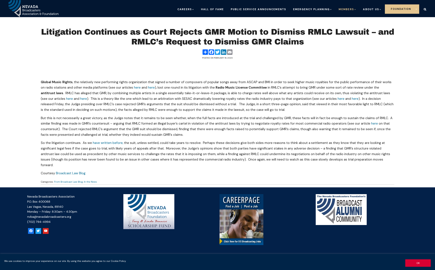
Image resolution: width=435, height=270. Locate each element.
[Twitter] (38, 231)
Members (346, 9)
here (137, 87)
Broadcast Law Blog (70, 173)
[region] (217, 262)
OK (418, 263)
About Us (371, 9)
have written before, (108, 143)
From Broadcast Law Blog (68, 181)
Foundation (401, 9)
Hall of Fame (212, 9)
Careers (184, 9)
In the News (90, 181)
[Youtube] (45, 231)
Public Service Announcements (258, 9)
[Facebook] (31, 231)
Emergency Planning (311, 9)
